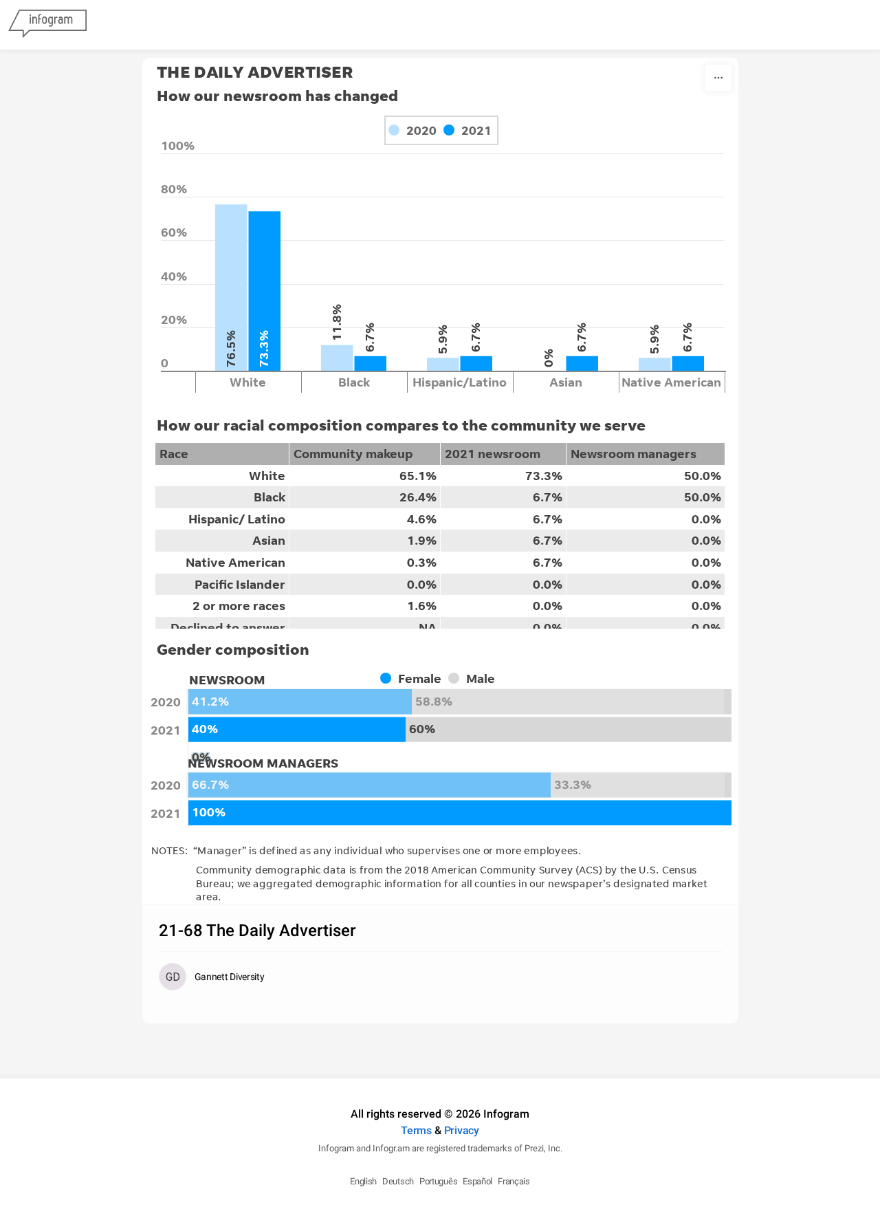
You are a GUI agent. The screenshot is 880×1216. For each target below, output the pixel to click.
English (363, 1181)
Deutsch (398, 1181)
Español (477, 1181)
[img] (231, 287)
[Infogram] (47, 25)
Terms (416, 1130)
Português (438, 1181)
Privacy (461, 1130)
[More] (718, 78)
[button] (414, 678)
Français (514, 1181)
